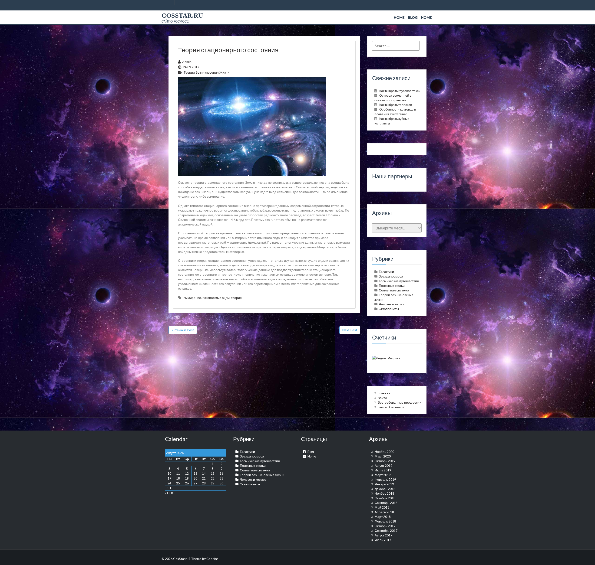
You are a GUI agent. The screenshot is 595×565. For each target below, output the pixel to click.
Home (399, 17)
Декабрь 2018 (385, 489)
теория (236, 298)
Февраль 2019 (385, 479)
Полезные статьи (392, 285)
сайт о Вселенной (391, 407)
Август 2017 (383, 535)
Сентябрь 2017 (386, 530)
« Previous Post (183, 330)
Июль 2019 (383, 470)
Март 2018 (383, 517)
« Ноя (169, 493)
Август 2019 (383, 465)
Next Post (349, 330)
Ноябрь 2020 (384, 452)
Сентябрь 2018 (386, 503)
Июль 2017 (383, 540)
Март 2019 (383, 475)
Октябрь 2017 (385, 526)
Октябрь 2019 (385, 461)
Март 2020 (383, 456)
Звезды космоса (391, 276)
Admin (187, 62)
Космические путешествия (399, 281)
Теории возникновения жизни (206, 72)
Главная (384, 393)
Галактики (386, 272)
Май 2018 (382, 507)
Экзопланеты (389, 309)
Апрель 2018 (384, 512)
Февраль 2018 (385, 521)
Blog (413, 17)
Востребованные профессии (399, 402)
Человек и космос (392, 304)
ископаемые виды (216, 298)
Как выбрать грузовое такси (399, 91)
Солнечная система (394, 290)
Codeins (212, 559)
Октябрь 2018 (385, 498)
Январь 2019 (384, 484)
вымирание (192, 298)
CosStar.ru (182, 15)
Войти (382, 398)
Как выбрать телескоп (395, 105)
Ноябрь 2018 (384, 493)
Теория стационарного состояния (228, 50)
